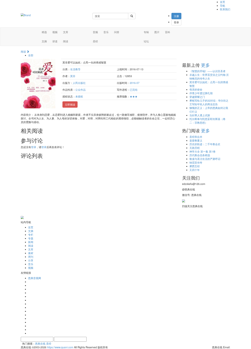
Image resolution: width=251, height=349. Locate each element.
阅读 (65, 41)
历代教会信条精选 (199, 155)
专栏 (30, 234)
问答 (116, 32)
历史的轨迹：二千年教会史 (204, 144)
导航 (222, 5)
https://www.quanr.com (60, 347)
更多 (205, 65)
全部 (30, 55)
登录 (176, 22)
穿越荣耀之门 (197, 97)
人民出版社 (79, 83)
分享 (30, 260)
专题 (30, 238)
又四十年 (194, 170)
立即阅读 (70, 104)
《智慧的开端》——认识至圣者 (207, 71)
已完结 (133, 89)
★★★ (133, 96)
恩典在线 (40, 343)
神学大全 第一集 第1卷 (202, 151)
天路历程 (194, 148)
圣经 (95, 41)
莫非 (72, 76)
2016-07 (134, 83)
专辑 (146, 32)
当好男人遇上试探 (199, 115)
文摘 (44, 41)
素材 (30, 253)
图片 (156, 32)
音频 (95, 32)
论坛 (146, 41)
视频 (55, 32)
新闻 (30, 242)
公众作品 (80, 89)
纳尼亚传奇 (195, 162)
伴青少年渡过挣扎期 (201, 93)
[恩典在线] (26, 15)
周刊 (30, 256)
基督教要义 (195, 140)
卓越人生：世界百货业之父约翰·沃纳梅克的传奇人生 (209, 76)
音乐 (106, 32)
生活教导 (75, 69)
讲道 (55, 41)
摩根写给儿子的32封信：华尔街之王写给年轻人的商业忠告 (208, 102)
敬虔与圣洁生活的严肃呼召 (204, 159)
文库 (65, 32)
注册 (176, 16)
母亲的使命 (195, 89)
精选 (44, 32)
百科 (167, 32)
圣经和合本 (195, 137)
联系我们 (225, 9)
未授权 (79, 96)
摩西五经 (194, 166)
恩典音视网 (34, 278)
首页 (222, 2)
